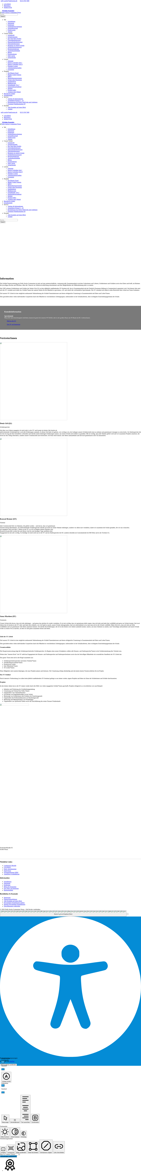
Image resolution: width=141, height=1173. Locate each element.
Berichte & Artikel (9, 93)
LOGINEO (7, 4)
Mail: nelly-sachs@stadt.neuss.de (10, 856)
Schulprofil (11, 35)
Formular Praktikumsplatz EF (17, 104)
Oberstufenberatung (14, 44)
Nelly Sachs (11, 56)
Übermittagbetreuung (14, 40)
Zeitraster (10, 61)
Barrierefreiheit (8, 890)
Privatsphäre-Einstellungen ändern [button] (14, 903)
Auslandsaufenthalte (14, 50)
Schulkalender (8, 95)
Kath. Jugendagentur (10, 869)
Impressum (7, 897)
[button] (127, 914)
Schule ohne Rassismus (15, 80)
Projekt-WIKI (12, 90)
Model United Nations (14, 75)
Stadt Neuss (7, 871)
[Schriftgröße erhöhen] (3, 1062)
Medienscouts (12, 83)
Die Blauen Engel (13, 73)
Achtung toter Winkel (14, 92)
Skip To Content (5, 1154)
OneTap (11, 1061)
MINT (10, 76)
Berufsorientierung (13, 49)
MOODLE (7, 6)
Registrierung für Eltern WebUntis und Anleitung (22, 102)
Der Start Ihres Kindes (14, 38)
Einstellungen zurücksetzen (8, 1156)
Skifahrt (10, 88)
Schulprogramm (12, 37)
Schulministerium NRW (11, 872)
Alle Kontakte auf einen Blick (17, 107)
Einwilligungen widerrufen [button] (12, 906)
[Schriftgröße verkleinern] (3, 1069)
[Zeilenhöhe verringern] (3, 1092)
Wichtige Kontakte (8, 11)
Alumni (10, 32)
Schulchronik (12, 57)
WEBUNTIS (8, 7)
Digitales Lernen (13, 66)
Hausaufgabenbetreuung (15, 42)
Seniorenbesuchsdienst (14, 87)
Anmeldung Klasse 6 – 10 (16, 100)
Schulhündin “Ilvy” (13, 85)
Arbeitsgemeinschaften (14, 68)
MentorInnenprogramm (15, 78)
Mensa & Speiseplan (10, 887)
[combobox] (63, 913)
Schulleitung (11, 21)
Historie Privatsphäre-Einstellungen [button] (14, 904)
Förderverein (11, 30)
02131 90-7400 (24, 1)
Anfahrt (10, 109)
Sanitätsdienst (12, 81)
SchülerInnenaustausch (15, 47)
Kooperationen (12, 54)
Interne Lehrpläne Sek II (15, 64)
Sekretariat (11, 23)
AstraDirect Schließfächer (11, 874)
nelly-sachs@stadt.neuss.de (9, 1)
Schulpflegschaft (13, 28)
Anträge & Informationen (15, 99)
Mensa (10, 52)
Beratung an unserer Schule (16, 45)
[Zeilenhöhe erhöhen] (3, 1085)
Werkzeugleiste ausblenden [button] (8, 1064)
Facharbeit (11, 69)
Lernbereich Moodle (10, 865)
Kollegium (11, 25)
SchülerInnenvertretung (15, 26)
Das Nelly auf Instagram (11, 888)
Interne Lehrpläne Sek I (15, 63)
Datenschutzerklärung (10, 899)
